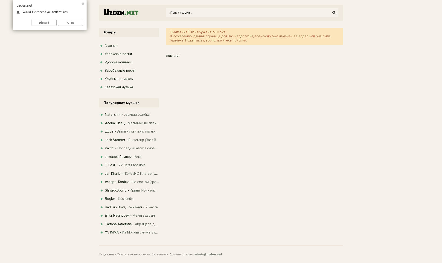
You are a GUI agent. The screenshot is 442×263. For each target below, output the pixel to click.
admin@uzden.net (208, 254)
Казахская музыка (119, 87)
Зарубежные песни (120, 70)
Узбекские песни (118, 54)
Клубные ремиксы (119, 79)
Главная (111, 46)
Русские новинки (118, 62)
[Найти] (333, 12)
